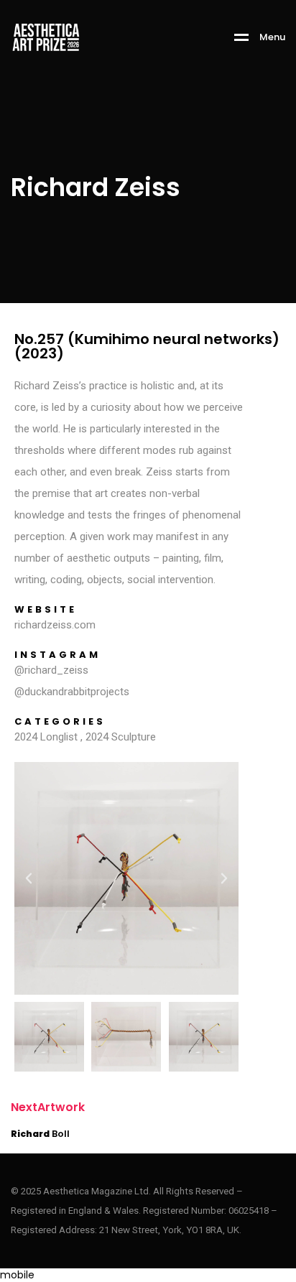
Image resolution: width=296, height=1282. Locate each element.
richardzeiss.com (55, 624)
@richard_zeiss (51, 670)
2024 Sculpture (120, 736)
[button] (29, 878)
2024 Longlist (46, 736)
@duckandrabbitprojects (71, 691)
